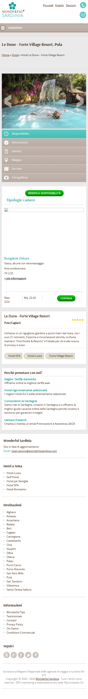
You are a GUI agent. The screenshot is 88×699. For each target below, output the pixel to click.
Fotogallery (20, 177)
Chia (9, 545)
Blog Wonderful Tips (6, 655)
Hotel (15, 55)
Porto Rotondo (16, 569)
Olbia (10, 553)
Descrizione (20, 142)
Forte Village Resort (61, 356)
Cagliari (11, 532)
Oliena (10, 557)
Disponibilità (20, 134)
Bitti (9, 528)
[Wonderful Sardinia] (13, 9)
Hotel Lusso (35, 356)
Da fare (17, 169)
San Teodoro (14, 581)
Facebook (21, 655)
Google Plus (14, 655)
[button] (8, 101)
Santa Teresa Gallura (19, 589)
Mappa (16, 160)
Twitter (28, 655)
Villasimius (13, 585)
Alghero (11, 512)
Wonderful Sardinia (47, 679)
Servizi (16, 151)
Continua (66, 298)
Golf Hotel (13, 477)
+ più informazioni (15, 278)
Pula (9, 577)
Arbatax (11, 516)
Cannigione (13, 536)
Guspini (11, 549)
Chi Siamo (13, 628)
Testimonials (14, 616)
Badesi (11, 524)
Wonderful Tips (16, 612)
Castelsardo (14, 540)
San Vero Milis (15, 573)
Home (5, 55)
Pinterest (36, 655)
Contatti (12, 620)
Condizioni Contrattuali (21, 632)
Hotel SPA (14, 356)
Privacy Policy (15, 624)
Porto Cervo (14, 565)
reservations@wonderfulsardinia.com (34, 451)
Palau (10, 561)
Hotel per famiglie (17, 481)
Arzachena (13, 520)
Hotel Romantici (16, 489)
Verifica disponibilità (44, 193)
